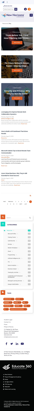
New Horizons (8, 374)
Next (20, 204)
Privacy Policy (15, 353)
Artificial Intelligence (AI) (7, 118)
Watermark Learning (10, 389)
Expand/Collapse (4, 230)
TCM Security (8, 384)
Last (25, 204)
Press (5, 324)
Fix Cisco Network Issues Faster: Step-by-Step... (17, 64)
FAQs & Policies (8, 327)
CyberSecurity (17, 32)
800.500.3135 (8, 6)
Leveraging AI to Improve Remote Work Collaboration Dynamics (13, 113)
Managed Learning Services (15, 280)
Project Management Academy (13, 377)
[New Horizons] (12, 15)
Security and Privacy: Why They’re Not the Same (17, 92)
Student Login (8, 319)
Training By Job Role (13, 272)
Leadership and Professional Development (17, 276)
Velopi (6, 379)
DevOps (10, 244)
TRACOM (7, 386)
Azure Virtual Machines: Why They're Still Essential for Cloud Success (14, 174)
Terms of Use (8, 355)
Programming (12, 255)
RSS (13, 230)
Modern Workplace (17, 60)
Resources (4, 138)
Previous (10, 201)
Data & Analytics (12, 265)
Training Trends (12, 237)
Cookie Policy (24, 353)
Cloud (2, 180)
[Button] (31, 15)
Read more (17, 42)
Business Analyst (12, 269)
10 (13, 204)
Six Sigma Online (9, 382)
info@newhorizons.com (11, 337)
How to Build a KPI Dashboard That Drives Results (14, 132)
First (4, 201)
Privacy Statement (9, 405)
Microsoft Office (5, 157)
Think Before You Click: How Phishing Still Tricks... (17, 36)
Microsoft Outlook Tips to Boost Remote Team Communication (15, 152)
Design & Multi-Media (13, 284)
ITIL (9, 262)
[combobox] (9, 9)
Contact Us (7, 322)
